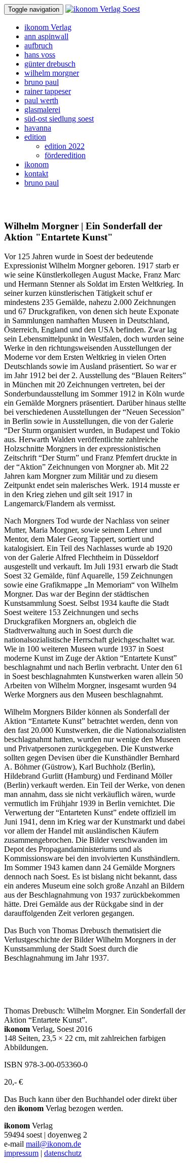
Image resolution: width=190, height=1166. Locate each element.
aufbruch (38, 45)
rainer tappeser (47, 91)
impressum (21, 1153)
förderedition (65, 155)
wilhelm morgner (51, 73)
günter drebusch (49, 63)
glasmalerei (42, 109)
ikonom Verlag (47, 27)
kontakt (36, 173)
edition (35, 137)
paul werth (41, 100)
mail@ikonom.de (53, 1144)
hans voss (39, 54)
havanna (37, 128)
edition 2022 (65, 146)
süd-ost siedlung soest (59, 118)
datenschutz (63, 1153)
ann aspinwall (46, 36)
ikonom (36, 164)
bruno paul (41, 82)
